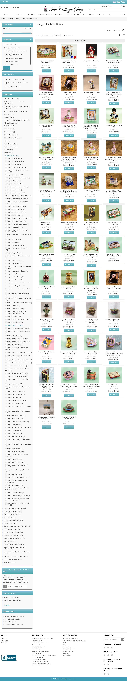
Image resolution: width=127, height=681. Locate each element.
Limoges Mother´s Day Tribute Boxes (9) (18, 352)
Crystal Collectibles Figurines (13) (14, 538)
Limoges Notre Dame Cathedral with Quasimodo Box (91, 256)
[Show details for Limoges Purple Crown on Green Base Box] (114, 310)
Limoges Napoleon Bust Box (114, 126)
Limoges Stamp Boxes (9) (13, 424)
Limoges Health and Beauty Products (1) (18, 319)
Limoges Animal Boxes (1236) (14, 161)
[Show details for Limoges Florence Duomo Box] (46, 277)
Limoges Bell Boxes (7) (12, 181)
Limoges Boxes (37, 640)
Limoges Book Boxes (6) (12, 61)
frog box (6, 616)
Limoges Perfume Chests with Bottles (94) (17, 380)
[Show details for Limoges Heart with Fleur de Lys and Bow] (91, 342)
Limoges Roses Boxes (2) (13, 397)
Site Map (5, 2)
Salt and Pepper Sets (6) (11, 123)
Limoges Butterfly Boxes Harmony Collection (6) (16, 481)
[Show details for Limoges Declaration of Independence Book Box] (114, 51)
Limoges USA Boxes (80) (13, 459)
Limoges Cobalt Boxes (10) (14, 227)
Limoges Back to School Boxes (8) (16, 167)
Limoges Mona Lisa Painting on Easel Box (91, 223)
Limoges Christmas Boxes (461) (15, 221)
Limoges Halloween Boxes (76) (15, 309)
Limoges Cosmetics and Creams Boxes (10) (18, 235)
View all (6, 605)
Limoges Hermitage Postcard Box (68, 255)
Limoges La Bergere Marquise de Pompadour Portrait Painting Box (114, 94)
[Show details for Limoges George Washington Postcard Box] (69, 181)
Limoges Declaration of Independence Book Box (114, 61)
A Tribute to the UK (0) (11, 99)
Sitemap (4, 642)
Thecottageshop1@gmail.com (76, 640)
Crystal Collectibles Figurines (41, 663)
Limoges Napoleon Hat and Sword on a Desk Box (91, 385)
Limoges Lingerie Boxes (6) (14, 345)
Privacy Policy (5, 640)
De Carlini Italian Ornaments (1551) (15, 508)
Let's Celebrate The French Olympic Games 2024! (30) (17, 489)
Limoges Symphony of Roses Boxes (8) (18, 427)
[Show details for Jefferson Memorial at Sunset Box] (69, 407)
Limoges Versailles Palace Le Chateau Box (46, 61)
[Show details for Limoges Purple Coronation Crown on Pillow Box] (69, 310)
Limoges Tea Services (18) (13, 433)
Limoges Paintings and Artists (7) (14, 58)
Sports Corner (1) (9, 129)
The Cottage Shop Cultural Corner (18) (16, 556)
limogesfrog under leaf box (13, 624)
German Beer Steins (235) (12, 514)
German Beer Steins (38, 647)
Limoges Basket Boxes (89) (14, 175)
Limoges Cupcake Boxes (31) (14, 245)
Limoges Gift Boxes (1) (12, 306)
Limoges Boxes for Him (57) (14, 190)
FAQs (64, 645)
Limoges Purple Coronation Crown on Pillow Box (69, 321)
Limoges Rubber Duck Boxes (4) (16, 400)
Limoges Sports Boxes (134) (14, 419)
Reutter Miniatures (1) (11, 135)
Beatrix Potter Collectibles (12, 600)
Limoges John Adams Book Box (69, 93)
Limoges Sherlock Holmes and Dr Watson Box (46, 191)
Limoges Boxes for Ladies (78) (15, 193)
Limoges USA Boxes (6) (12, 64)
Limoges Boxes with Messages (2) (16, 199)
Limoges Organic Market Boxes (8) (16, 373)
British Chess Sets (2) (10, 144)
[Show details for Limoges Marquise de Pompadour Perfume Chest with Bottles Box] (69, 148)
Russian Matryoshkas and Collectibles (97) (17, 526)
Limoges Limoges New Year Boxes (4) (17, 342)
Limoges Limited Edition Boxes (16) (16, 339)
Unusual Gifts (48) (9, 541)
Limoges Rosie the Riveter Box (46, 352)
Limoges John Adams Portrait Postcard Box (114, 287)
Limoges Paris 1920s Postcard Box (114, 223)
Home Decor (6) (9, 117)
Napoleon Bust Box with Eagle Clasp (46, 320)
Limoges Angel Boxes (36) (13, 158)
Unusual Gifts (36, 665)
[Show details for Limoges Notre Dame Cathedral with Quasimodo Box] (91, 245)
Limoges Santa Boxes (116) (14, 403)
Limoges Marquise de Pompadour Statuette (91, 158)
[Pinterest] (108, 647)
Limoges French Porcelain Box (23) (15, 79)
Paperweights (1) (9, 132)
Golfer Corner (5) (9, 126)
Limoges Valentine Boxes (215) (15, 462)
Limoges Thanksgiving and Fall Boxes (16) (17, 440)
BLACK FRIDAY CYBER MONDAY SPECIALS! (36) (15, 548)
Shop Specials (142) (10, 562)
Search (123, 10)
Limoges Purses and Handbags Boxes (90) (17, 387)
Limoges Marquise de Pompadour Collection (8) (15, 54)
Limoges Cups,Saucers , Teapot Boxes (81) (17, 249)
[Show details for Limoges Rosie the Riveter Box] (46, 342)
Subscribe (123, 639)
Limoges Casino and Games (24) (15, 206)
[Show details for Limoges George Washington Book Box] (46, 83)
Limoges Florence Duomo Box (46, 287)
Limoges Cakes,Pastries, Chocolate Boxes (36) (16, 202)
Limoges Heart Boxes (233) (14, 322)
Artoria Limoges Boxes (11, 597)
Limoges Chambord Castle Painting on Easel (46, 418)
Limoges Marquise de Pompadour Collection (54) (16, 348)
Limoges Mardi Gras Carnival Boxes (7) (17, 477)
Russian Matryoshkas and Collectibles (44, 655)
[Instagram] (112, 647)
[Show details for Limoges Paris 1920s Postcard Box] (114, 213)
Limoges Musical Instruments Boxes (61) (18, 363)
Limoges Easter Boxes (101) (14, 260)
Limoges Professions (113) (13, 384)
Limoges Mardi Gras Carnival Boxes (43, 638)
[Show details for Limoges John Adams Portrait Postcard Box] (114, 277)
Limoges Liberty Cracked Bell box (69, 287)
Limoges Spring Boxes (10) (14, 485)
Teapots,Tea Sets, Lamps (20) (13, 532)
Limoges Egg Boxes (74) (13, 263)
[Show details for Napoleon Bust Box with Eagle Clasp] (46, 310)
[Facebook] (104, 647)
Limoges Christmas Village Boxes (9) (17, 224)
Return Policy (67, 647)
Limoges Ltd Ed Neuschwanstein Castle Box (114, 191)
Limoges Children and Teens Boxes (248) (18, 218)
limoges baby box (17, 616)
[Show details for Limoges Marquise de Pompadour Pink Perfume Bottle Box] (114, 148)
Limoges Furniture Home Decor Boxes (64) (18, 299)
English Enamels (37, 653)
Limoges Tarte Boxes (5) (13, 430)
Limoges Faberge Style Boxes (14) (16, 271)
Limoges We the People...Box (113, 385)
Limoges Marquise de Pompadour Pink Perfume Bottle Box (114, 159)
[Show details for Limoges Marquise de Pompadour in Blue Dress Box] (69, 375)
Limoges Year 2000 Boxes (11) (15, 474)
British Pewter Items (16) (12, 529)
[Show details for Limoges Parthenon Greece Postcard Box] (114, 245)
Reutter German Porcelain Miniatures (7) (17, 120)
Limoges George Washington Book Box (46, 93)
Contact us (66, 642)
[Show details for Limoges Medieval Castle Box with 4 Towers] (46, 148)
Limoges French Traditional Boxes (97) (17, 283)
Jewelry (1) (7, 141)
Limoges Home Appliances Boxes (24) (17, 328)
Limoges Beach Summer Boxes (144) (17, 178)
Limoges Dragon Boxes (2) (14, 253)
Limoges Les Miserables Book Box (46, 126)
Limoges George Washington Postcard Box (68, 191)
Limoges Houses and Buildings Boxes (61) (17, 332)
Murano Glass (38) (9, 517)
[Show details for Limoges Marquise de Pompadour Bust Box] (69, 116)
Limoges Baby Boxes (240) (14, 164)
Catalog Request (14, 7)
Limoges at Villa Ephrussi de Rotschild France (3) (17, 504)
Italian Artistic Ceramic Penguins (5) (15, 111)
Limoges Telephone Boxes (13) (15, 436)
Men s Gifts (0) (8, 153)
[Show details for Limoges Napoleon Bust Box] (114, 116)
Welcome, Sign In (107, 6)
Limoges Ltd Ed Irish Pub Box (91, 191)
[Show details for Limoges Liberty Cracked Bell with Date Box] (69, 342)
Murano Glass (36, 649)
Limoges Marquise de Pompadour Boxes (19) (16, 83)
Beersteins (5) (8, 150)
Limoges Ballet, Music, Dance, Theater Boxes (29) (17, 171)
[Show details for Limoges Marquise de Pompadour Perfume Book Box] (46, 375)
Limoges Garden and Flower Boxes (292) (18, 303)
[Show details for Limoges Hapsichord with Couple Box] (69, 213)
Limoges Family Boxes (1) (13, 274)
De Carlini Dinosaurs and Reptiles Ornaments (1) (14, 102)
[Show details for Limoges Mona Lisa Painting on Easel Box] (91, 213)
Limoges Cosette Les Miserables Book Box (69, 61)
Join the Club (4, 7)
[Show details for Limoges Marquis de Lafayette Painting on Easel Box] (91, 277)
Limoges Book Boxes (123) (14, 184)
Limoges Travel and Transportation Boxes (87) (18, 445)
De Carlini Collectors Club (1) (13, 559)
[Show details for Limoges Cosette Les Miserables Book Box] (69, 51)
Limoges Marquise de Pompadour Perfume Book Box (46, 386)
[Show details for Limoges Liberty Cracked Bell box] (69, 277)
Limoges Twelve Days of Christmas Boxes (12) (16, 455)
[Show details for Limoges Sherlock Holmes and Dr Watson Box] (46, 181)
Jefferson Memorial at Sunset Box (69, 418)
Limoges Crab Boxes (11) (13, 239)
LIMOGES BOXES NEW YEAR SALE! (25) (18, 196)
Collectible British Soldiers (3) (13, 138)
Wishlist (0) (117, 6)
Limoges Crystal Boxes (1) (13, 242)
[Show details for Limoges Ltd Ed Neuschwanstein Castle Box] (114, 181)
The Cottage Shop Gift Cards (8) (14, 544)
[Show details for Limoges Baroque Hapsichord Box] (46, 213)
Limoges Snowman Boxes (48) (15, 416)
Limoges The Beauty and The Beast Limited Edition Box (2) (17, 499)
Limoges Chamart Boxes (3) (13, 86)
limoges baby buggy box (12, 619)
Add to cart (46, 71)
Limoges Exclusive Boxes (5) (14, 493)
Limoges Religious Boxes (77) (15, 391)
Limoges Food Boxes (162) (13, 280)
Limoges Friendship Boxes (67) (15, 286)
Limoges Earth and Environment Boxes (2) (18, 256)
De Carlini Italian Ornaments (41, 642)
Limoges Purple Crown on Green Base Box (113, 320)
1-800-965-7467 (118, 2)
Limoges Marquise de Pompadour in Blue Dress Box (69, 386)
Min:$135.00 (6, 28)
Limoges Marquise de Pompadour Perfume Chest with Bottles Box (68, 159)
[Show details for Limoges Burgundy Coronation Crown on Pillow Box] (91, 310)
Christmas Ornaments (39, 645)
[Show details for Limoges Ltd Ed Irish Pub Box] (91, 181)
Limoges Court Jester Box (91, 61)
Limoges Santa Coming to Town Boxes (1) (18, 407)
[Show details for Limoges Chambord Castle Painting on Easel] (46, 407)
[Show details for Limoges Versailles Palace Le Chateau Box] (46, 51)
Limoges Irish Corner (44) (13, 336)
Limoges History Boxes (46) (13, 48)
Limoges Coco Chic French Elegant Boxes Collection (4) (16, 231)
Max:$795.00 (27, 28)
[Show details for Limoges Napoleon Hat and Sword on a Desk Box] (91, 375)
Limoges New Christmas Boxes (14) (16, 366)
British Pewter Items (38, 657)
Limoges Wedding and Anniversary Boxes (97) (16, 466)
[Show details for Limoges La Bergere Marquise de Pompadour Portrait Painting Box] (114, 83)
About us (4, 638)
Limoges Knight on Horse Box (91, 93)
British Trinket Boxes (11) (11, 147)
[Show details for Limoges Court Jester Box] (91, 51)
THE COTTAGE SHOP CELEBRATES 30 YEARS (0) (16, 552)
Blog (2, 645)
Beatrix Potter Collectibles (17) (13, 520)
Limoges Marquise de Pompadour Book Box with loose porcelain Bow (114, 353)
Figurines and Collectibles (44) (13, 535)
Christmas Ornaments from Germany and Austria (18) (17, 107)
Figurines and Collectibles (40, 661)
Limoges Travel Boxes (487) (14, 449)
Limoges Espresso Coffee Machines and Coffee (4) (18, 267)
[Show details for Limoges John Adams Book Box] (69, 83)
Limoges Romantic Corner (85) (15, 394)
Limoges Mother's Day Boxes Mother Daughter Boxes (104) (17, 356)
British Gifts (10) (9, 114)
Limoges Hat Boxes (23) (13, 316)
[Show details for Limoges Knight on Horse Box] (91, 83)
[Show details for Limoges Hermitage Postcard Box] (69, 245)
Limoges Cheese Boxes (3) (14, 215)
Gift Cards (66, 653)
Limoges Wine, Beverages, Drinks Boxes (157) (18, 470)
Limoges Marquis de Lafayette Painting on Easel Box (91, 288)
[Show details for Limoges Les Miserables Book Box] (46, 116)
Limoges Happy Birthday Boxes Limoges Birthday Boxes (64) (15, 312)
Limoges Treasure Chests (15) (14, 452)
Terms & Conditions (69, 649)
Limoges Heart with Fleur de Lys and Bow (91, 352)
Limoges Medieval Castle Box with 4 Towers (46, 158)
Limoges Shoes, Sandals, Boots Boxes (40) (17, 412)
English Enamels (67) (10, 523)
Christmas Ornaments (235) (12, 511)
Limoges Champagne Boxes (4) (15, 212)
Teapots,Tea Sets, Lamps (39, 659)
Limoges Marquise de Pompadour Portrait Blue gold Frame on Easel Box (91, 126)
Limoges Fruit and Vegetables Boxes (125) (17, 294)
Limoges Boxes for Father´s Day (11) (17, 187)
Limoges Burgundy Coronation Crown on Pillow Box (91, 321)
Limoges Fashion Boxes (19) (14, 277)
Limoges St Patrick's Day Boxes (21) (17, 421)
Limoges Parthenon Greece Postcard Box (114, 255)
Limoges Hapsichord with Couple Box (69, 223)
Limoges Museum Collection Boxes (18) (16, 51)
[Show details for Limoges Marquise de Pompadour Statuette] (91, 148)
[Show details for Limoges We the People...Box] (114, 375)
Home (3, 19)
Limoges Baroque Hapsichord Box (46, 223)
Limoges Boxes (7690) (11, 156)
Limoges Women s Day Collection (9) (17, 495)
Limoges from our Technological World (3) (18, 289)
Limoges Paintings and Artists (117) (16, 376)
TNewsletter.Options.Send (5, 586)
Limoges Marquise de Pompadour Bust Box (69, 126)
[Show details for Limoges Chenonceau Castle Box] (46, 245)
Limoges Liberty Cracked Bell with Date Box (69, 352)
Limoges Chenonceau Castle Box (46, 255)
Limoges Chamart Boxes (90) (15, 209)
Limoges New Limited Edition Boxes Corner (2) (17, 369)
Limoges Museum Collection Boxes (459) (18, 360)
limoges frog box (9, 622)
